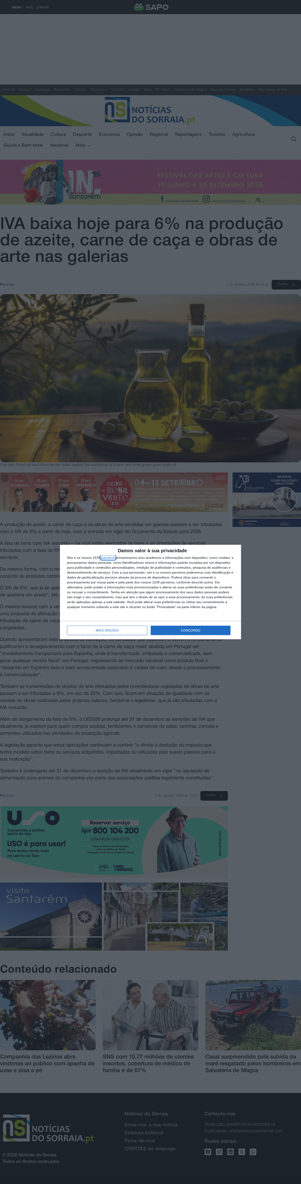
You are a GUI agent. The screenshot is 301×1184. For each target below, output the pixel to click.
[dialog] (150, 592)
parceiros (108, 557)
